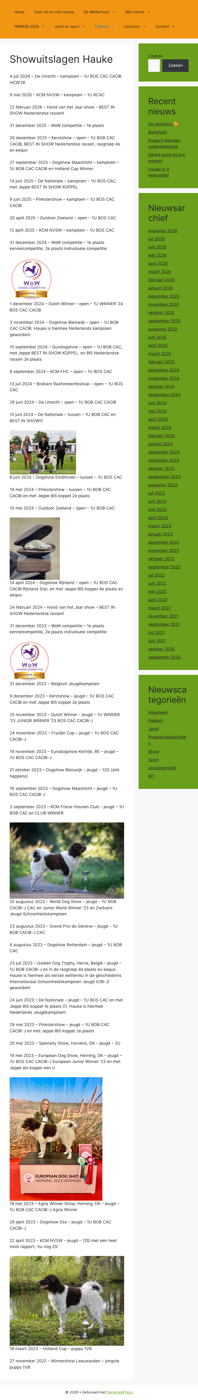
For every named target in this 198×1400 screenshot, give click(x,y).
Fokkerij (101, 26)
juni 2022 (157, 583)
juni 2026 (157, 247)
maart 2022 (159, 608)
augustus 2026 (162, 230)
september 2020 (164, 657)
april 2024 (158, 419)
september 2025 (164, 320)
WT (151, 776)
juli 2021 (156, 632)
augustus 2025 (162, 329)
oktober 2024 (161, 386)
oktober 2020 (161, 649)
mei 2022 (157, 591)
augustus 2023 (162, 485)
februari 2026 (161, 279)
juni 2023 (157, 501)
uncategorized (162, 768)
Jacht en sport (67, 26)
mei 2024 (157, 411)
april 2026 (158, 263)
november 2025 (163, 304)
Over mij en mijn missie (54, 12)
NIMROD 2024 (26, 26)
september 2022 (164, 567)
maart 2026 (159, 271)
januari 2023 (160, 534)
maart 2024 (159, 427)
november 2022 (163, 550)
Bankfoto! (157, 132)
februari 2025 (161, 361)
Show (153, 751)
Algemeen (158, 712)
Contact (162, 26)
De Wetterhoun (97, 12)
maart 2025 (159, 353)
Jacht (153, 728)
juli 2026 (156, 238)
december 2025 (163, 296)
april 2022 (158, 599)
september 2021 (164, 624)
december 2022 (163, 542)
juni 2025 (157, 337)
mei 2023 (157, 509)
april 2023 (158, 517)
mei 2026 (157, 255)
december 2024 (163, 370)
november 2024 (163, 378)
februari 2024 (161, 435)
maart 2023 (159, 526)
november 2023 (163, 460)
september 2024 (164, 394)
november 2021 (163, 616)
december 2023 (163, 452)
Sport (153, 759)
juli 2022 (156, 575)
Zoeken (155, 56)
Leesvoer (132, 26)
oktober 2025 (161, 312)
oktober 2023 (161, 468)
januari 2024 (160, 443)
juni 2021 (157, 640)
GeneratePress (120, 1392)
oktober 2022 (161, 558)
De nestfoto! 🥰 (163, 124)
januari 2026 (160, 288)
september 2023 (164, 476)
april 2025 (158, 345)
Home (19, 12)
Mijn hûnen (134, 12)
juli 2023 (156, 493)
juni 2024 (157, 402)
